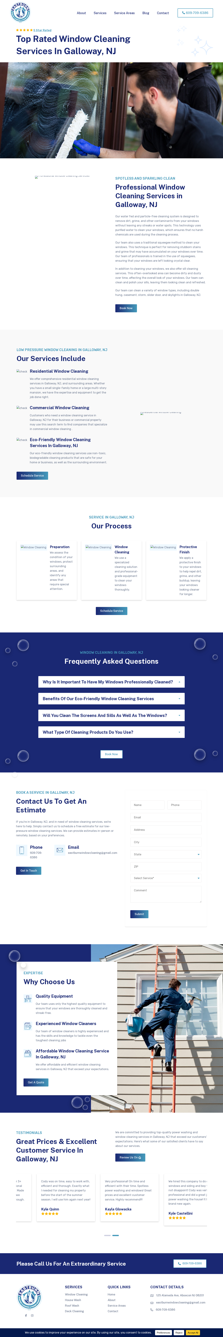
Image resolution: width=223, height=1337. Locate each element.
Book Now (126, 308)
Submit (139, 914)
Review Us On (129, 1157)
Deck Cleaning (74, 1311)
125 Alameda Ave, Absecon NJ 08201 (180, 1295)
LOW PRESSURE (30, 350)
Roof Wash (72, 1305)
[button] (111, 682)
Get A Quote (36, 1082)
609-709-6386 (192, 1263)
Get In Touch (28, 870)
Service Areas (117, 1305)
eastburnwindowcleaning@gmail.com (92, 852)
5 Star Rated (42, 30)
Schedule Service (32, 475)
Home (111, 1294)
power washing (182, 1132)
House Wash (73, 1300)
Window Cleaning (76, 1294)
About (112, 1300)
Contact (113, 1311)
